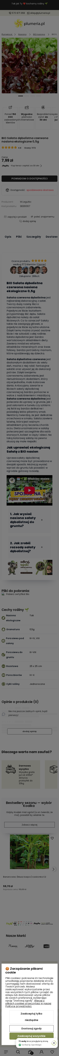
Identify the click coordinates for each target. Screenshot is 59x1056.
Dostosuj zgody (31, 1028)
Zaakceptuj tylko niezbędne (31, 1017)
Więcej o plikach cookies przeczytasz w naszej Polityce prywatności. (28, 1003)
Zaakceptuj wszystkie (31, 1036)
